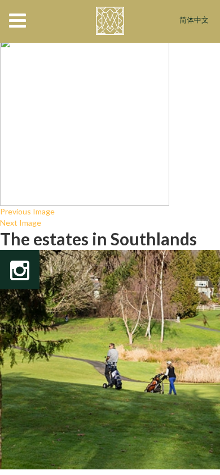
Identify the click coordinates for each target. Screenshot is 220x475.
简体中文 (194, 20)
